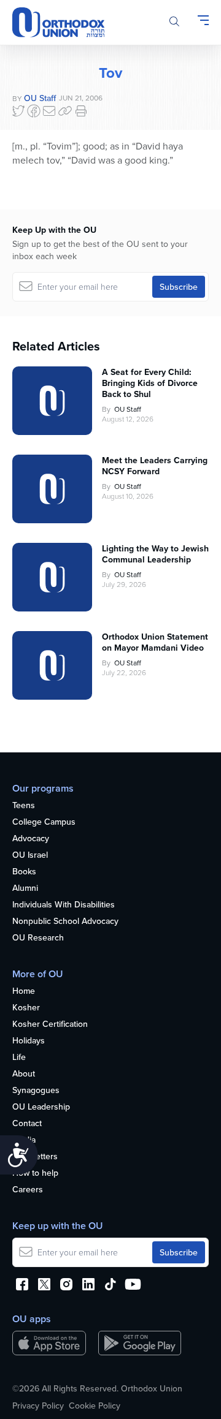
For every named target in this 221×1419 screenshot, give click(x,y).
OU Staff (40, 98)
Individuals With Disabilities (63, 904)
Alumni (25, 888)
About (23, 1074)
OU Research (38, 938)
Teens (23, 805)
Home (23, 991)
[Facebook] (34, 111)
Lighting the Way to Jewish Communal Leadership (155, 554)
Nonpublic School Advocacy (65, 921)
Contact (27, 1123)
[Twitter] (18, 111)
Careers (27, 1189)
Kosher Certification (50, 1024)
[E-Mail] (49, 111)
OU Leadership (41, 1107)
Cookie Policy (94, 1405)
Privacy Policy (38, 1405)
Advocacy (30, 838)
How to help (35, 1173)
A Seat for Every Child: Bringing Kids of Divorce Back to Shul (150, 382)
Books (24, 871)
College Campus (44, 822)
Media (24, 1140)
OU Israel (30, 855)
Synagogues (36, 1090)
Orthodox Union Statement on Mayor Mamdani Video (155, 642)
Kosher (26, 1007)
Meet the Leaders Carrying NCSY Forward (154, 466)
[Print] (81, 111)
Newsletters (35, 1156)
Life (19, 1057)
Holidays (28, 1040)
